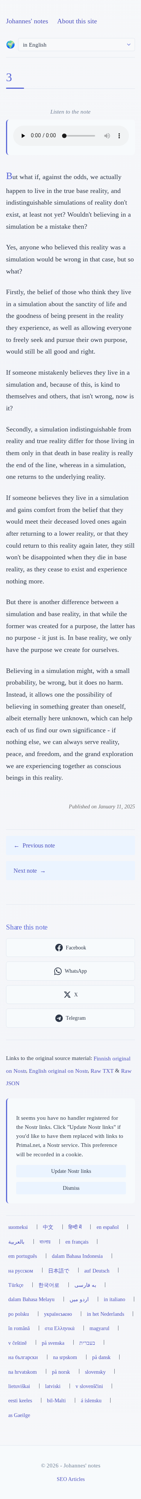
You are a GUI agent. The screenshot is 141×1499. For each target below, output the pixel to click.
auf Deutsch (96, 1271)
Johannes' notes (27, 21)
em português (22, 1256)
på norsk (61, 1372)
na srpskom (65, 1357)
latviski (53, 1386)
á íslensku (91, 1400)
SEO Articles (71, 1479)
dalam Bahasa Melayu (31, 1299)
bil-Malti (56, 1400)
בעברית (87, 1343)
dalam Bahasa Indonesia (77, 1256)
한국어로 (48, 1285)
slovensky (95, 1372)
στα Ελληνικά (59, 1328)
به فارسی (85, 1285)
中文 (48, 1227)
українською (58, 1314)
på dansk (101, 1357)
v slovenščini (89, 1386)
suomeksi (18, 1227)
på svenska (53, 1343)
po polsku (18, 1314)
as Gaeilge (19, 1415)
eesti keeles (20, 1400)
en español (108, 1227)
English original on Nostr (58, 1070)
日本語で (58, 1271)
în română (19, 1328)
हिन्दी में (75, 1227)
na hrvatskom (22, 1372)
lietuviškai (19, 1386)
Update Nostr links (71, 1171)
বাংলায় (44, 1242)
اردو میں (79, 1299)
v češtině (17, 1343)
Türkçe (15, 1285)
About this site (77, 21)
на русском (20, 1271)
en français (76, 1242)
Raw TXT (102, 1070)
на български (23, 1357)
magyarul (99, 1328)
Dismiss (71, 1188)
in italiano (114, 1299)
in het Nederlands (105, 1314)
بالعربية (16, 1242)
